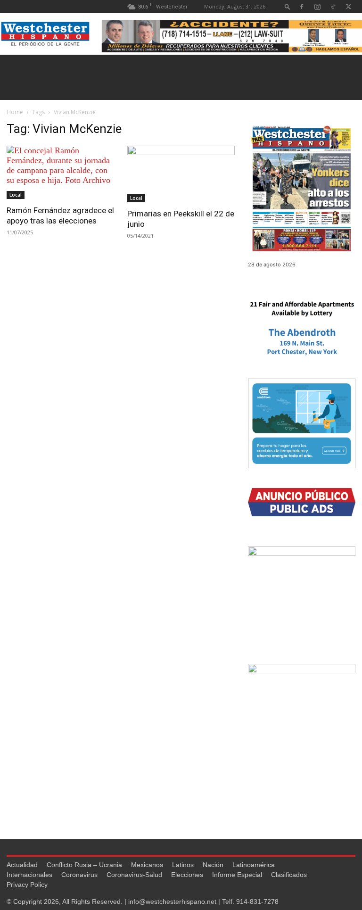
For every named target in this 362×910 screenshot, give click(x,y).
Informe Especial (237, 874)
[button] (287, 6)
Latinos (183, 865)
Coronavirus (79, 874)
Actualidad (22, 865)
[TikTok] (333, 6)
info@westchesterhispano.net (172, 901)
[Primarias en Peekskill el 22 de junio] (181, 174)
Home (15, 112)
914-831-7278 (257, 901)
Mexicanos (147, 865)
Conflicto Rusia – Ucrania (84, 865)
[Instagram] (317, 6)
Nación (213, 865)
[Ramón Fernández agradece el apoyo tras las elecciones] (60, 172)
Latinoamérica (253, 865)
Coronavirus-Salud (134, 874)
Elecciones (187, 874)
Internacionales (29, 874)
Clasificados (289, 874)
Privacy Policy (27, 884)
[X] (348, 6)
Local (15, 194)
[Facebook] (302, 6)
